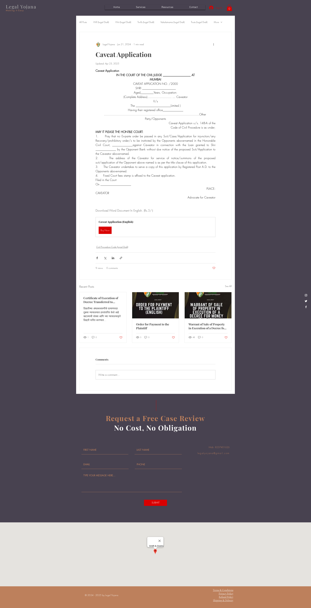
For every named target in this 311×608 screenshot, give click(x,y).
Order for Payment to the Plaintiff (152, 326)
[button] (229, 7)
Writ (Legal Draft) (123, 22)
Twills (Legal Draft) (146, 22)
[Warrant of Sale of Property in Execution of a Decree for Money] (208, 305)
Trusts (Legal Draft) (199, 22)
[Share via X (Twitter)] (105, 257)
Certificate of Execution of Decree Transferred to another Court (100, 300)
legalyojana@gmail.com (213, 453)
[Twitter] (306, 301)
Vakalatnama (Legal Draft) (172, 22)
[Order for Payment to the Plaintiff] (155, 305)
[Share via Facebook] (97, 257)
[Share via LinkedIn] (113, 257)
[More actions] (213, 44)
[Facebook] (306, 307)
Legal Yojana (21, 7)
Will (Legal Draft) (101, 22)
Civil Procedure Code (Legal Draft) (112, 246)
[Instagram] (306, 295)
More (216, 22)
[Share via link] (120, 257)
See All (228, 286)
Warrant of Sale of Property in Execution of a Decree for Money (207, 326)
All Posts (83, 22)
